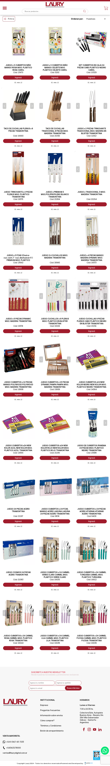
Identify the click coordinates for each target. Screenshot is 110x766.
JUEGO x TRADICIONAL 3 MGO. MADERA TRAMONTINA (92, 193)
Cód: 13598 (92, 453)
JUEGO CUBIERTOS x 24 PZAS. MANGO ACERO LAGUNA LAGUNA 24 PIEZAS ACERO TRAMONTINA (55, 511)
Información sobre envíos (51, 715)
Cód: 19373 (91, 262)
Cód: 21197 (18, 516)
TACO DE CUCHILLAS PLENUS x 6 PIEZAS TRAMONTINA (18, 129)
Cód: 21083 (18, 579)
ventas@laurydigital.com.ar (15, 753)
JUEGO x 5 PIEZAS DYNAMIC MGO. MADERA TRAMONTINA (18, 320)
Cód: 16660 (18, 136)
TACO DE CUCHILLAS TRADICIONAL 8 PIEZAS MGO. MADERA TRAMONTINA (55, 131)
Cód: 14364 (92, 389)
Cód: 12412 (91, 136)
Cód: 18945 (55, 262)
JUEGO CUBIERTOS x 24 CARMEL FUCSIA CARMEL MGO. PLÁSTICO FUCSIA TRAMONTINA (92, 638)
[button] (4, 106)
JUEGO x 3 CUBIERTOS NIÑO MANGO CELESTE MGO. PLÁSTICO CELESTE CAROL (55, 67)
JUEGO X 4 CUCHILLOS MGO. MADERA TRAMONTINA (55, 256)
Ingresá (18, 77)
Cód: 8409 (91, 516)
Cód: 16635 (55, 579)
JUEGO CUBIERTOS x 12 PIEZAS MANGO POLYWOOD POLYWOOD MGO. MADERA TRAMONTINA (18, 384)
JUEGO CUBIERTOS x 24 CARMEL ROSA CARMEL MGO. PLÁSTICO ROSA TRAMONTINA (18, 638)
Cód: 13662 (18, 262)
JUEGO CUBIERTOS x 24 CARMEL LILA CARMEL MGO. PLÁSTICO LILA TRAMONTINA (55, 638)
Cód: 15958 (18, 389)
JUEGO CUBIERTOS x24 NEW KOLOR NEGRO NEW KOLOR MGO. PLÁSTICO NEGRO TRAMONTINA (91, 384)
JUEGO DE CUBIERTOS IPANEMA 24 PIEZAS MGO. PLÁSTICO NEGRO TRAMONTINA (91, 448)
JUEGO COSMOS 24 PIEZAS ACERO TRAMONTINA (18, 573)
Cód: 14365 (18, 453)
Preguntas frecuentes (50, 710)
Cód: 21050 (55, 136)
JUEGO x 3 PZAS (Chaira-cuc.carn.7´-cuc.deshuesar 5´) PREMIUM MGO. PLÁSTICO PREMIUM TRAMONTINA (18, 259)
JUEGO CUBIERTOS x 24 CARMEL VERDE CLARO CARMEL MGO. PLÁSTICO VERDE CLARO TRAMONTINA (55, 576)
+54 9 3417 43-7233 (15, 742)
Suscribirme (73, 688)
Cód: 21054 (92, 199)
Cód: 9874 (54, 516)
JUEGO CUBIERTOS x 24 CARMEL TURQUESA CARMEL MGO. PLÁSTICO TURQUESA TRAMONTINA (91, 576)
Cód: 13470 (18, 72)
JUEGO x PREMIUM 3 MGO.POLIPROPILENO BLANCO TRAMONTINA (55, 194)
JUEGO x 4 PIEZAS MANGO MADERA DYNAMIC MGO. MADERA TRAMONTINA (92, 257)
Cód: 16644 (18, 643)
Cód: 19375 (18, 199)
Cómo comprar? (47, 720)
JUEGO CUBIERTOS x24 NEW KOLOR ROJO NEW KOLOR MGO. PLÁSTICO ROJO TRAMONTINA (55, 448)
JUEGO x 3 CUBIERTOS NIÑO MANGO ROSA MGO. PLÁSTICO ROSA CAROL (18, 67)
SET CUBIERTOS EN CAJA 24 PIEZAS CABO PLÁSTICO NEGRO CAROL (91, 67)
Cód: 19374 (18, 326)
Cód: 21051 (91, 326)
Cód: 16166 (55, 326)
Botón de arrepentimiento (52, 731)
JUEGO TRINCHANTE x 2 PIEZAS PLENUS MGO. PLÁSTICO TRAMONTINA (18, 194)
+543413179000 (13, 748)
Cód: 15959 (55, 389)
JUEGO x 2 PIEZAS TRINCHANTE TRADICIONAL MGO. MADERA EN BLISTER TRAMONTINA (91, 131)
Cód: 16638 (55, 643)
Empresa (44, 705)
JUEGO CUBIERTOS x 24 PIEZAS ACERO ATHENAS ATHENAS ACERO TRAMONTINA (91, 511)
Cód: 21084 (55, 199)
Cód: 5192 (54, 72)
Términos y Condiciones (50, 725)
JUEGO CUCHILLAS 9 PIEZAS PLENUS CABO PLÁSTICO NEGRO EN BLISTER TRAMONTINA (91, 321)
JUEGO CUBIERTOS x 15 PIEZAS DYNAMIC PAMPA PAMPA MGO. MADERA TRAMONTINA (55, 384)
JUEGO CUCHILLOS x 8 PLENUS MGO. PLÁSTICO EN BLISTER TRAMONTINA (55, 321)
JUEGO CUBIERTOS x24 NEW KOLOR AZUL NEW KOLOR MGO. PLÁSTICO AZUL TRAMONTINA (18, 448)
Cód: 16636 (92, 643)
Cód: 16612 (92, 579)
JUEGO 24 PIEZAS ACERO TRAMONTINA (18, 510)
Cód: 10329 (92, 72)
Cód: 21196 (55, 453)
